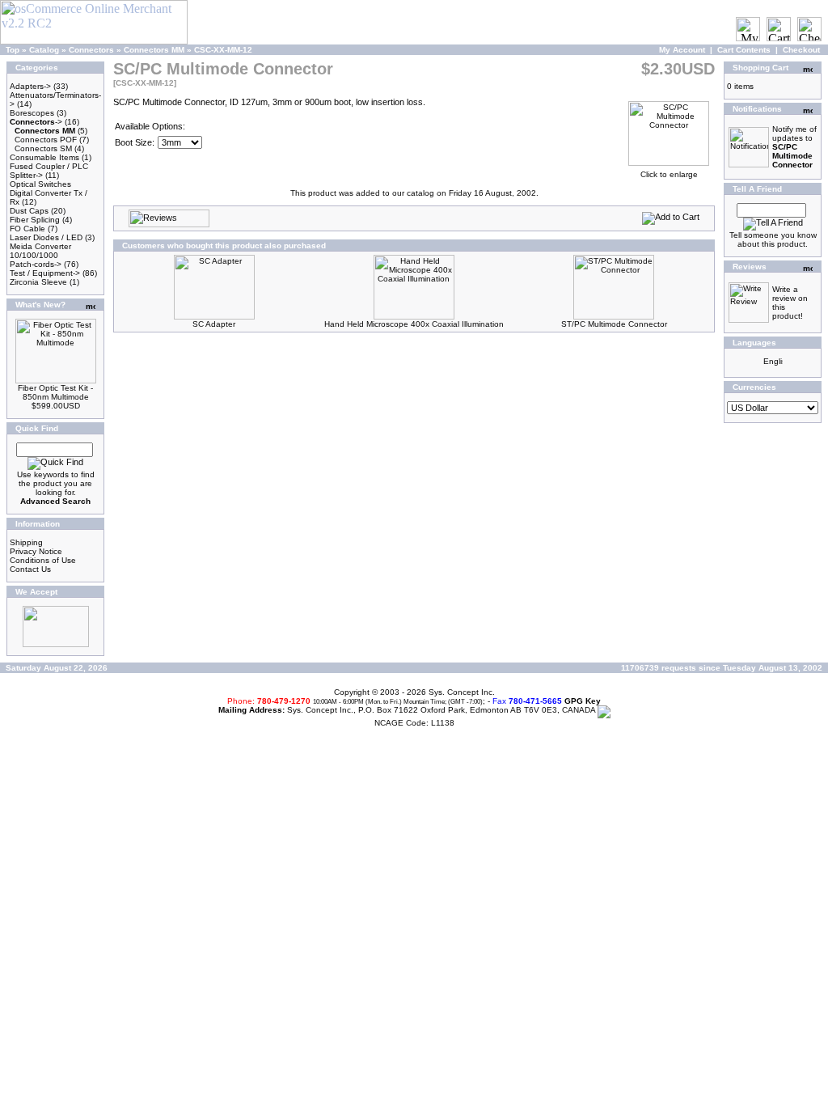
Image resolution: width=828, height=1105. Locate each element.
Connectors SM (43, 148)
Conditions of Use (43, 560)
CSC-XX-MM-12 (223, 49)
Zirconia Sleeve (38, 281)
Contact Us (30, 569)
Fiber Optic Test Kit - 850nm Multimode (55, 392)
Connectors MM (154, 49)
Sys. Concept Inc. (462, 692)
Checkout (801, 49)
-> (36, 121)
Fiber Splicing (35, 219)
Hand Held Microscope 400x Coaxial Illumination (414, 324)
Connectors (91, 49)
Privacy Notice (36, 551)
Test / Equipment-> (45, 273)
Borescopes (32, 112)
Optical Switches (40, 184)
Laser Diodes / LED (46, 237)
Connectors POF (46, 139)
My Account (682, 49)
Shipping (26, 542)
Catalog (44, 49)
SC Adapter (213, 324)
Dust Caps (29, 210)
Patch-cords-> (35, 264)
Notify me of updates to (794, 147)
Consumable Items (44, 157)
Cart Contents (744, 49)
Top (12, 49)
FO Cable (27, 228)
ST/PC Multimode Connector (614, 324)
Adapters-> (30, 86)
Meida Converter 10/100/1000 (40, 251)
